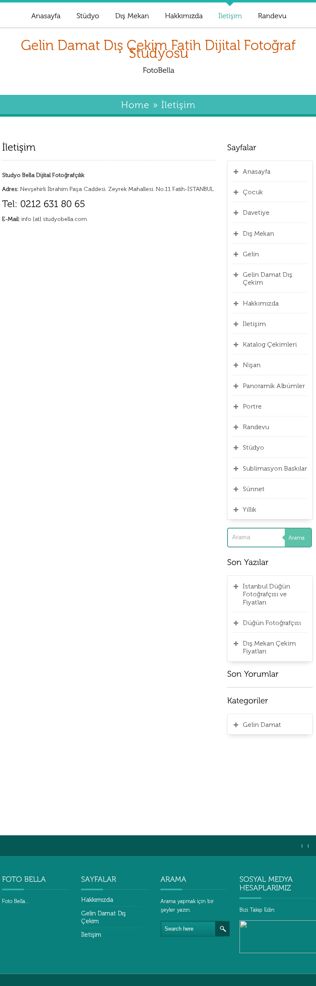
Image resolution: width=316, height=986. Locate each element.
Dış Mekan (258, 233)
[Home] (135, 104)
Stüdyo (253, 447)
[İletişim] (230, 14)
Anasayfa (256, 171)
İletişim (254, 324)
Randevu (256, 427)
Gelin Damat (262, 725)
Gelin (251, 254)
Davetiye (256, 212)
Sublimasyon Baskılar (275, 468)
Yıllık (249, 509)
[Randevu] (272, 14)
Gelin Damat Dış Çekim (268, 278)
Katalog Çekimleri (270, 344)
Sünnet (254, 489)
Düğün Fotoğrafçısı (272, 623)
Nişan (251, 365)
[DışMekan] (132, 14)
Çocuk (253, 192)
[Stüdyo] (87, 14)
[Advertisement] (270, 784)
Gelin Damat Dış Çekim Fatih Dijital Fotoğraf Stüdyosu (158, 49)
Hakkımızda (261, 303)
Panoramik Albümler (274, 386)
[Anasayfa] (45, 14)
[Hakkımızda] (183, 14)
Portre (252, 406)
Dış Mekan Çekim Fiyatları (269, 647)
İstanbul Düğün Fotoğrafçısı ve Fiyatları (266, 594)
